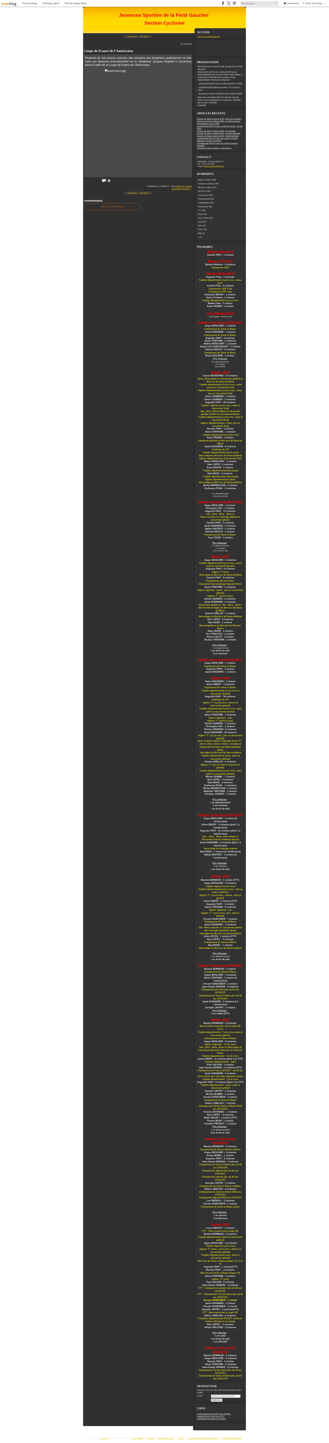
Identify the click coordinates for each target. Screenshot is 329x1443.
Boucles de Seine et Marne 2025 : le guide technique (218, 133)
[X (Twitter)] (229, 3)
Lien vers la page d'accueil (209, 37)
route (200, 222)
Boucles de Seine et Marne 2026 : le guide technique (218, 121)
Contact (150, 1438)
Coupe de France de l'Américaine (108, 51)
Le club (104, 1438)
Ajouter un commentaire (112, 206)
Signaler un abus (166, 1438)
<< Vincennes (131, 37)
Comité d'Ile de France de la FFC (210, 1416)
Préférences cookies (231, 1438)
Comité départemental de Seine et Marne (214, 1414)
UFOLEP (201, 191)
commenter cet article (181, 189)
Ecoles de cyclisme (184, 186)
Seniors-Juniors (204, 180)
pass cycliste (203, 218)
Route (200, 214)
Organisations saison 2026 (208, 124)
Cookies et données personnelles (203, 1438)
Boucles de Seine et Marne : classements (214, 148)
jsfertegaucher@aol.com (214, 166)
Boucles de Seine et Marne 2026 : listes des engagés (219, 119)
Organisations (204, 203)
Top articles (138, 1438)
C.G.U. (181, 1438)
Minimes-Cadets (204, 187)
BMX (200, 233)
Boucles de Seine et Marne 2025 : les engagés (216, 131)
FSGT (200, 229)
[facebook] (223, 3)
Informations (203, 207)
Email (199, 1396)
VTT (200, 210)
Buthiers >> (145, 37)
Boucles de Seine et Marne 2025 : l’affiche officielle (218, 136)
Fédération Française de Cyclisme (211, 1419)
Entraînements (204, 199)
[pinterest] (234, 3)
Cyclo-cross (203, 195)
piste (200, 226)
